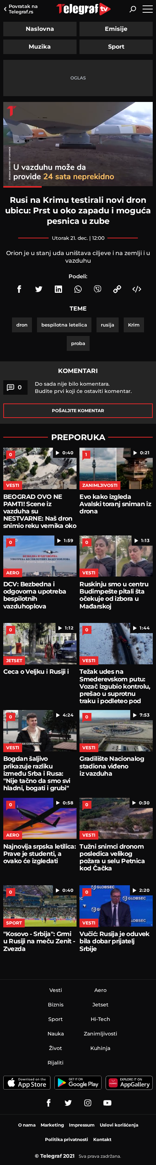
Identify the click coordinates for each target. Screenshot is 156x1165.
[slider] (78, 187)
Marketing (52, 1125)
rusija (107, 325)
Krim (134, 325)
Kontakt (102, 1139)
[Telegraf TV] (107, 1103)
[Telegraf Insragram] (88, 1103)
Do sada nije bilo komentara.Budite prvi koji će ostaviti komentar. (83, 387)
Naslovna (40, 28)
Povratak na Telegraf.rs (23, 9)
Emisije (116, 28)
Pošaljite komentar (78, 410)
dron (22, 325)
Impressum (82, 1125)
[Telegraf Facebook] (48, 1103)
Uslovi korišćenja (119, 1125)
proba (78, 343)
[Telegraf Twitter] (68, 1103)
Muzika (40, 46)
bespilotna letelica (64, 325)
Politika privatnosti (66, 1139)
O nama (27, 1125)
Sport (116, 46)
